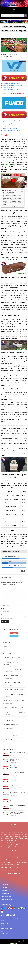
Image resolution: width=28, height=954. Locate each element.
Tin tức (5, 743)
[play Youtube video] (14, 180)
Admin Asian (4, 54)
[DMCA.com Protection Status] (14, 943)
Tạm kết (4, 204)
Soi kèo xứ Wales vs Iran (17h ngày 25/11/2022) (13, 669)
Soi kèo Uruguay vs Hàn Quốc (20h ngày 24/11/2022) (12, 676)
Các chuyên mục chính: (8, 720)
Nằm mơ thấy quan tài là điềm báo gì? (11, 192)
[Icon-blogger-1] (18, 908)
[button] (14, 10)
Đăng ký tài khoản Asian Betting (10, 629)
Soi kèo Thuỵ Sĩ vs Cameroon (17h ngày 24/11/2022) (12, 683)
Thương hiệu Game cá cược (9, 739)
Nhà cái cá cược (14, 755)
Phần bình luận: (5, 587)
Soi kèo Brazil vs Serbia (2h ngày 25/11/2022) (13, 657)
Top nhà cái (4, 887)
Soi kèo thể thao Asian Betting (10, 735)
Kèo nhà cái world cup (6, 928)
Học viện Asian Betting (8, 728)
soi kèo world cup (10, 918)
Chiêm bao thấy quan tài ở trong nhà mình (14, 195)
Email (2, 608)
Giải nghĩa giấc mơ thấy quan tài (16, 206)
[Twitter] (5, 908)
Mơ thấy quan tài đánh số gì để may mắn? (12, 202)
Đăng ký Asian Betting (7, 896)
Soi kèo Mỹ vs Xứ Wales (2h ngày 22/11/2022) (13, 707)
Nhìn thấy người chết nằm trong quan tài (13, 193)
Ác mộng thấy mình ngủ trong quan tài (13, 198)
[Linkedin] (24, 908)
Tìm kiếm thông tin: (7, 642)
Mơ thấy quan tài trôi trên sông (11, 199)
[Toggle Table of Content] (21, 190)
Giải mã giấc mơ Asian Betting (10, 724)
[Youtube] (8, 908)
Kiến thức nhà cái (7, 732)
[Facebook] (2, 908)
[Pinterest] (2, 911)
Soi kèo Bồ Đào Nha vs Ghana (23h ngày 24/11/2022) (12, 663)
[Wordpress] (15, 908)
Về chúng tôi (5, 884)
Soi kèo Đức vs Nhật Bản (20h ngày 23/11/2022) (14, 694)
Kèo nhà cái (4, 890)
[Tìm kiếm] (25, 15)
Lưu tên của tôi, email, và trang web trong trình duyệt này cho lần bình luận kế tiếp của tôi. (13, 617)
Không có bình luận (7, 56)
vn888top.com (4, 933)
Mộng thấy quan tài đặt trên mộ (11, 196)
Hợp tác (3, 881)
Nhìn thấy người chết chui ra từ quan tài (13, 201)
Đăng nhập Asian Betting (7, 899)
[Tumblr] (21, 908)
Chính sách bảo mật (6, 893)
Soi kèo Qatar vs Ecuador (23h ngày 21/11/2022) (14, 712)
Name (2, 603)
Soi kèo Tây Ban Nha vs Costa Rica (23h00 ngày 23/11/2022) (14, 701)
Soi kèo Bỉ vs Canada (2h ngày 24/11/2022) (13, 689)
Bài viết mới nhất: (7, 653)
